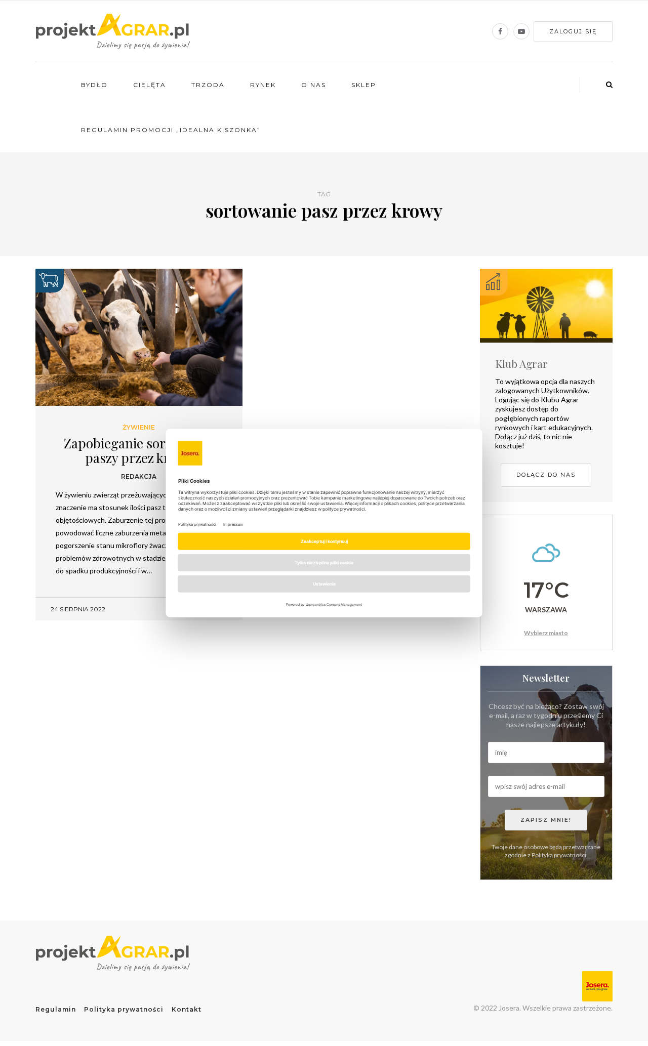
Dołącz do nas (546, 474)
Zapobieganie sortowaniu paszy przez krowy (139, 450)
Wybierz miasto (546, 633)
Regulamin (55, 1009)
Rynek (263, 85)
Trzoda (208, 85)
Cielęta (149, 85)
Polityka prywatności (124, 1009)
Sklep (363, 85)
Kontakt (186, 1009)
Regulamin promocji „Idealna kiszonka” (171, 130)
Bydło (94, 85)
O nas (313, 85)
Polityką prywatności (559, 855)
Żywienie (139, 428)
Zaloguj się (573, 31)
